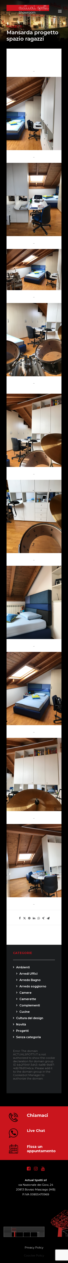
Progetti (14, 26)
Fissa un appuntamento (41, 1148)
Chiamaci (37, 1115)
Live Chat (36, 1130)
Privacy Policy (34, 1247)
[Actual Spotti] (34, 11)
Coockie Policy (34, 1255)
